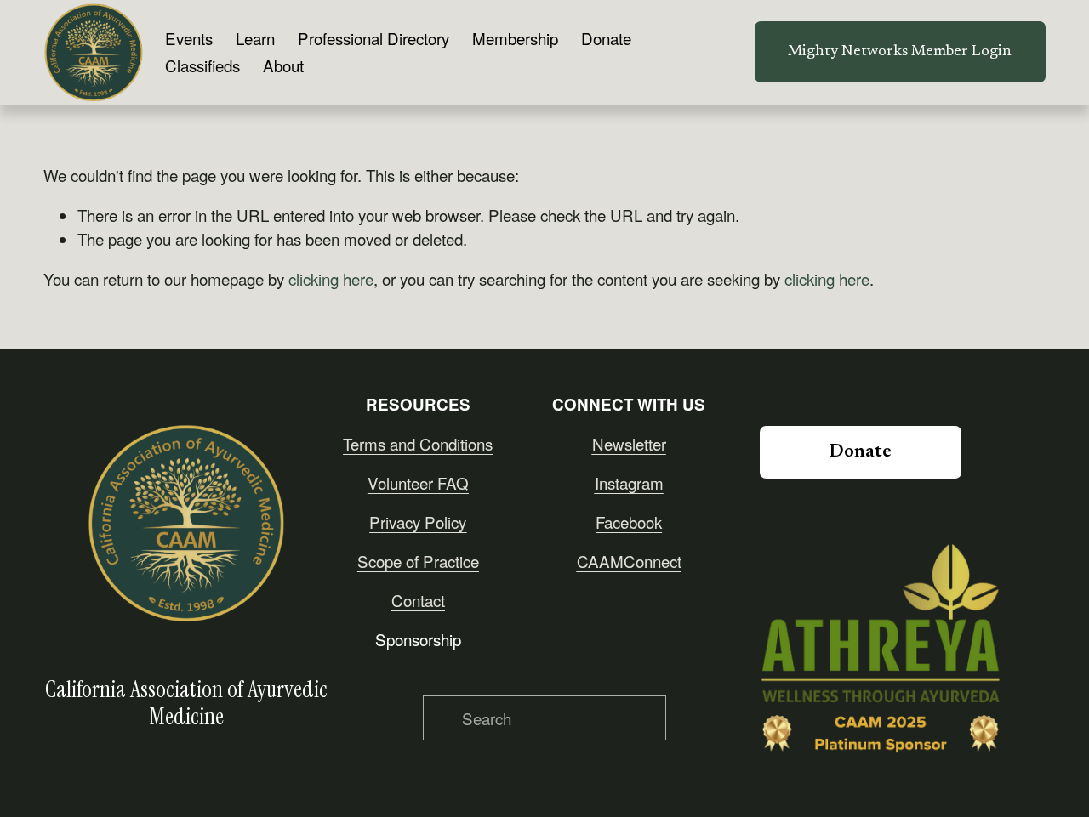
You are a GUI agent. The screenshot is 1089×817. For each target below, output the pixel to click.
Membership (515, 37)
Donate (606, 37)
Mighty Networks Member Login (900, 52)
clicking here (330, 278)
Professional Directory (373, 37)
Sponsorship (418, 638)
